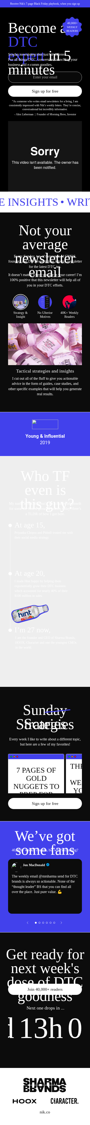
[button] (36, 923)
